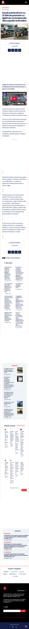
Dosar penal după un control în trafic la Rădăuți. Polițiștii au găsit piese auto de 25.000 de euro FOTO (7, 273)
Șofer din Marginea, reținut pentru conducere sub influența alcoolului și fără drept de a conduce (17, 441)
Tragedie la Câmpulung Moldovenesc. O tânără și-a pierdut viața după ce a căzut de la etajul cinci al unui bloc (22, 442)
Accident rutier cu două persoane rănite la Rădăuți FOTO (9, 370)
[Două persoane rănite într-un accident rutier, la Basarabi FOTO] (5, 429)
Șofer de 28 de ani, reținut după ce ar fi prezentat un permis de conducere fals (8, 287)
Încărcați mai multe (14, 487)
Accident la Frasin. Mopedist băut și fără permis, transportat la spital (12, 437)
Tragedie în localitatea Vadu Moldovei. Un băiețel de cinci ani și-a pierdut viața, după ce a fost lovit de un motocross (20, 302)
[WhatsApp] (19, 50)
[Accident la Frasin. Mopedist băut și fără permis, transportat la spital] (10, 429)
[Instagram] (12, 627)
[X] (12, 50)
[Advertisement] (14, 69)
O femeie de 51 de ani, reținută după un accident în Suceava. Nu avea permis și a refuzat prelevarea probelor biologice (8, 302)
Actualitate (7, 542)
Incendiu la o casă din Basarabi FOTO (19, 285)
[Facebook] (9, 50)
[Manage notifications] (26, 626)
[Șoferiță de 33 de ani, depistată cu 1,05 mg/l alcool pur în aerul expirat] (20, 394)
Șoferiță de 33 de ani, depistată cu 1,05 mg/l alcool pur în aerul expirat (8, 395)
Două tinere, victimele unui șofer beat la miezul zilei (22, 467)
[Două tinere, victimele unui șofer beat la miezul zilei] (21, 460)
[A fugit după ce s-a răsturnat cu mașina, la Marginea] (15, 460)
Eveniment (5, 7)
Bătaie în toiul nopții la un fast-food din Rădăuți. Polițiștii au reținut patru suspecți (8, 316)
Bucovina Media (15, 43)
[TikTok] (16, 627)
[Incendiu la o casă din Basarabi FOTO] (20, 404)
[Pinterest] (16, 50)
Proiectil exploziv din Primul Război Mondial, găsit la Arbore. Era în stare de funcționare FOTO (16, 555)
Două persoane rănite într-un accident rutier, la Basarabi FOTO (6, 438)
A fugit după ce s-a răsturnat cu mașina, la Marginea (17, 467)
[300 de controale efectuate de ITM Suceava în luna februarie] (5, 460)
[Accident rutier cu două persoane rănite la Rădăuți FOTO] (20, 370)
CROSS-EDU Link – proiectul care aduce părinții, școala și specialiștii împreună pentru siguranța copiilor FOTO (14, 595)
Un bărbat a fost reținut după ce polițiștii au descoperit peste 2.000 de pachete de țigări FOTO (9, 413)
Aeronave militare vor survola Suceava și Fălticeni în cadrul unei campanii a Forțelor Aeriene (12, 472)
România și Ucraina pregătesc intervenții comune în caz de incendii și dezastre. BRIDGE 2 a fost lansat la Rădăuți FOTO (19, 273)
